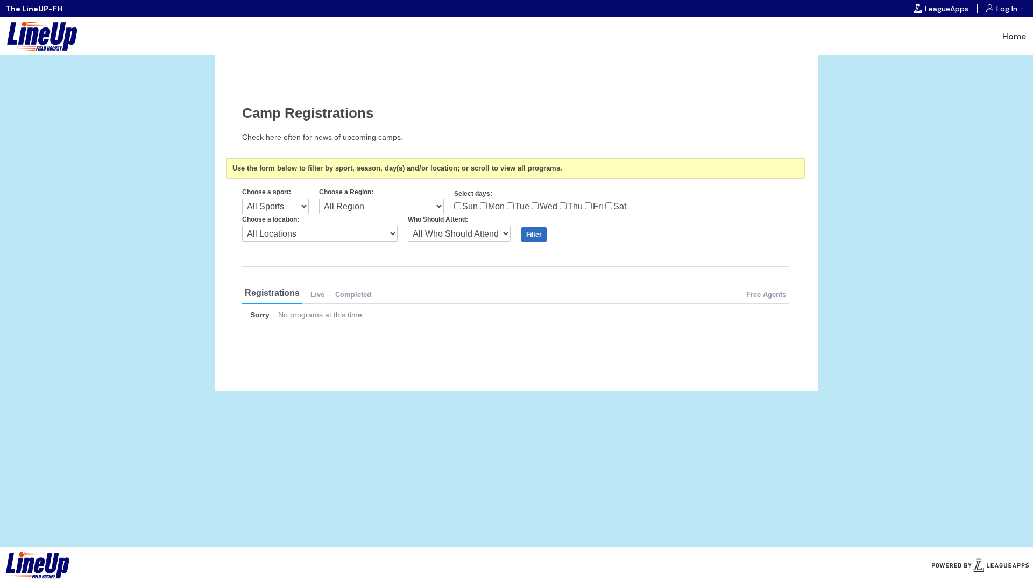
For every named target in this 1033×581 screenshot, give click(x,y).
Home (1014, 36)
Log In (1006, 8)
